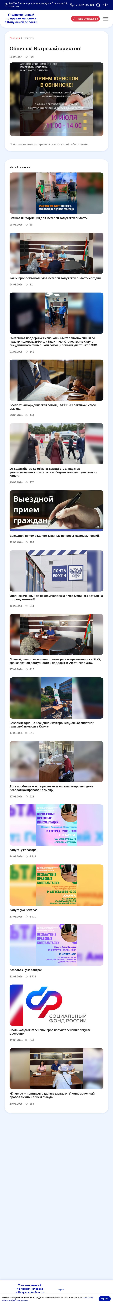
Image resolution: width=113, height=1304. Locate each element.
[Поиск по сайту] (98, 5)
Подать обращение (87, 18)
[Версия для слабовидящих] (105, 5)
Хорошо (104, 1298)
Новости (29, 38)
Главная (15, 38)
